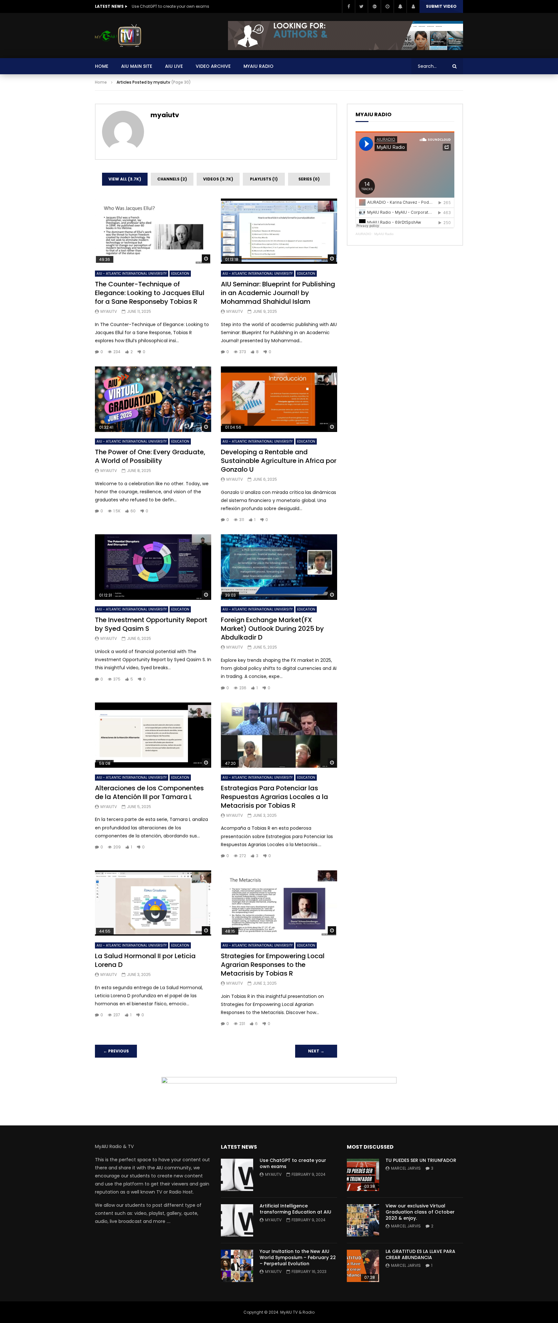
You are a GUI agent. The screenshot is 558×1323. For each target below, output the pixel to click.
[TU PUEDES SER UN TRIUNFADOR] (363, 1175)
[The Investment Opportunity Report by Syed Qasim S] (153, 567)
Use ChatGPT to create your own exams (170, 6)
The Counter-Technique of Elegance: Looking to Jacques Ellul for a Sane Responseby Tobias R (149, 293)
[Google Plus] (374, 6)
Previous (116, 1051)
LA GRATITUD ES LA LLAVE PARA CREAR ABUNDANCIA (420, 1254)
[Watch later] (387, 6)
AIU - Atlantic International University (132, 273)
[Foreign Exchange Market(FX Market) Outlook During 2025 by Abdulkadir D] (279, 567)
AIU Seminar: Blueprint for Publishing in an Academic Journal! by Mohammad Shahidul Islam (278, 293)
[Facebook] (348, 6)
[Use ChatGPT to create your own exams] (237, 1175)
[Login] (413, 6)
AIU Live (174, 66)
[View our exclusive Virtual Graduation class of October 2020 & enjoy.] (363, 1220)
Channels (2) (172, 179)
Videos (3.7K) (218, 179)
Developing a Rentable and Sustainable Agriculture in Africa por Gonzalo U (278, 460)
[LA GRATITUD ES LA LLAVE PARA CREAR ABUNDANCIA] (363, 1266)
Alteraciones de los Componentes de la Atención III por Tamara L (149, 792)
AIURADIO (363, 234)
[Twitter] (361, 6)
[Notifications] (400, 6)
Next (316, 1051)
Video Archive (213, 66)
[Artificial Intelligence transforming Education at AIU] (237, 1220)
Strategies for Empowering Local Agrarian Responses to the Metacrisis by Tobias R (273, 964)
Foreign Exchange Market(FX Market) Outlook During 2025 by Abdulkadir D (272, 628)
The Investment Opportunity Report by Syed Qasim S (151, 624)
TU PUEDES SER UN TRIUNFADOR (421, 1160)
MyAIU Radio (384, 234)
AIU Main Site (136, 66)
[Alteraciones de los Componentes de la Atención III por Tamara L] (153, 735)
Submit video (441, 6)
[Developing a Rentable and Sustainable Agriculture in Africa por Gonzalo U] (279, 399)
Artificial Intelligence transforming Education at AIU (295, 1209)
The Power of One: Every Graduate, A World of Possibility (150, 456)
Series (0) (309, 179)
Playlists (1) (264, 179)
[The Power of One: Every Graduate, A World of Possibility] (153, 399)
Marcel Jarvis (406, 1168)
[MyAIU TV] (118, 35)
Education (180, 273)
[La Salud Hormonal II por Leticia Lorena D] (153, 903)
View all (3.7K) (124, 179)
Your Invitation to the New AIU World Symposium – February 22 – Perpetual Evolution (298, 1257)
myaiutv (164, 114)
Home (101, 66)
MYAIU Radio (258, 66)
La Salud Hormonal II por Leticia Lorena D (145, 960)
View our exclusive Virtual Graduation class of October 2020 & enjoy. (420, 1212)
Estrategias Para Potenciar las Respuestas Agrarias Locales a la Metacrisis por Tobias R (274, 797)
